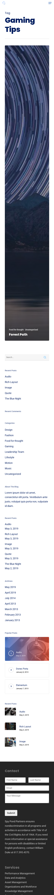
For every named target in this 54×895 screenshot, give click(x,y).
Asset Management (16, 882)
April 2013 (10, 603)
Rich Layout (11, 382)
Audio (8, 376)
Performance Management (20, 873)
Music (8, 468)
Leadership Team (14, 451)
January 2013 (12, 620)
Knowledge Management (19, 891)
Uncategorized (31, 330)
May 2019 (10, 587)
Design (8, 429)
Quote (8, 393)
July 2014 (10, 598)
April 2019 (10, 592)
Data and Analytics (15, 877)
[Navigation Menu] (50, 3)
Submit (11, 813)
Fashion (9, 435)
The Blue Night (13, 398)
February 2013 (13, 614)
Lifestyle (9, 457)
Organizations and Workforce (21, 886)
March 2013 (11, 609)
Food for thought (16, 330)
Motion (9, 462)
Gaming (9, 446)
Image (8, 387)
